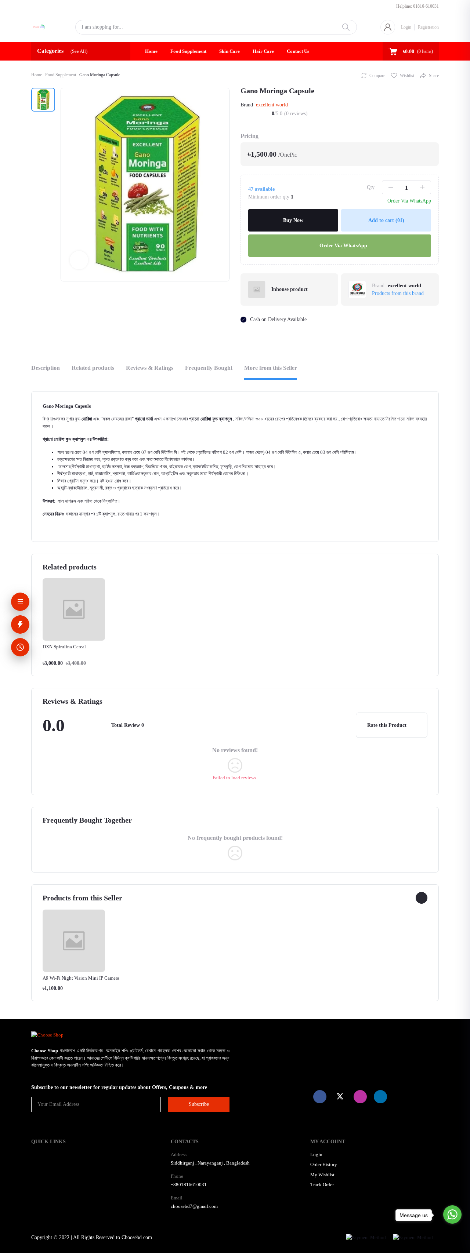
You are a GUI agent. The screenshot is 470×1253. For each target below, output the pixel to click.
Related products (93, 368)
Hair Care (263, 51)
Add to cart (386, 220)
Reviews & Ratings (149, 368)
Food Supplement (188, 51)
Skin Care (229, 51)
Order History (323, 1164)
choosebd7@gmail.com (194, 1206)
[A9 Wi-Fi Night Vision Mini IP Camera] (74, 940)
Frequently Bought (208, 368)
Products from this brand (398, 293)
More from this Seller (270, 368)
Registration (428, 27)
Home (151, 51)
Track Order (322, 1184)
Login (406, 27)
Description (45, 368)
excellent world (272, 105)
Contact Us (298, 51)
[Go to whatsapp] (452, 1214)
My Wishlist (322, 1174)
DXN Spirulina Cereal (64, 646)
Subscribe (199, 1104)
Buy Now (293, 220)
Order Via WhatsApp (342, 245)
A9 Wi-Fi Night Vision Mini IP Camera (81, 978)
